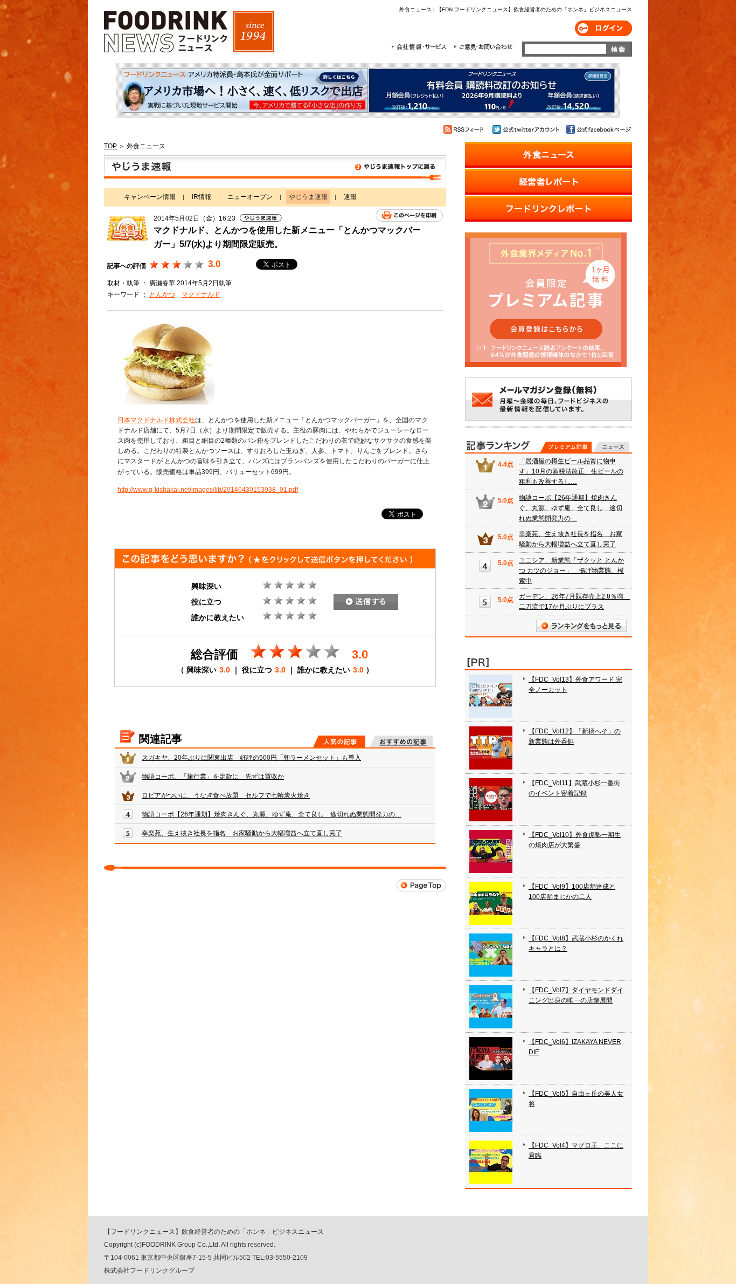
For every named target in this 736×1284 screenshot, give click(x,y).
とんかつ (162, 294)
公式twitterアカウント (527, 129)
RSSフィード (465, 129)
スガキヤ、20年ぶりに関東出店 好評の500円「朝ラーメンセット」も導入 (251, 757)
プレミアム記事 (566, 447)
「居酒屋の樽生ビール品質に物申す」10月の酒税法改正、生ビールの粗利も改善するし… (571, 471)
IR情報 (201, 197)
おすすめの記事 (401, 741)
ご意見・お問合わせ (483, 47)
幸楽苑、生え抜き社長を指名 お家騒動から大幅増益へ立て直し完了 (242, 833)
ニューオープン (250, 197)
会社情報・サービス (421, 47)
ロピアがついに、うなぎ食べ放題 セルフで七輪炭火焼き (226, 795)
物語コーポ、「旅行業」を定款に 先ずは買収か (213, 776)
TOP (110, 146)
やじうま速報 (275, 168)
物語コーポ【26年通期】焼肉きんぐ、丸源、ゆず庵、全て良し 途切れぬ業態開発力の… (271, 814)
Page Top (421, 885)
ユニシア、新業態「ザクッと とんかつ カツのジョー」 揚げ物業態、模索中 (571, 571)
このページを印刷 (409, 215)
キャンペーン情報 (150, 197)
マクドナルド (201, 294)
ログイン (603, 28)
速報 (350, 197)
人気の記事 (339, 741)
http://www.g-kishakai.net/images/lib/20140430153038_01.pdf (207, 489)
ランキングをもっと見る (581, 626)
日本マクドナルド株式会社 (156, 420)
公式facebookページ (598, 129)
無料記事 (611, 447)
